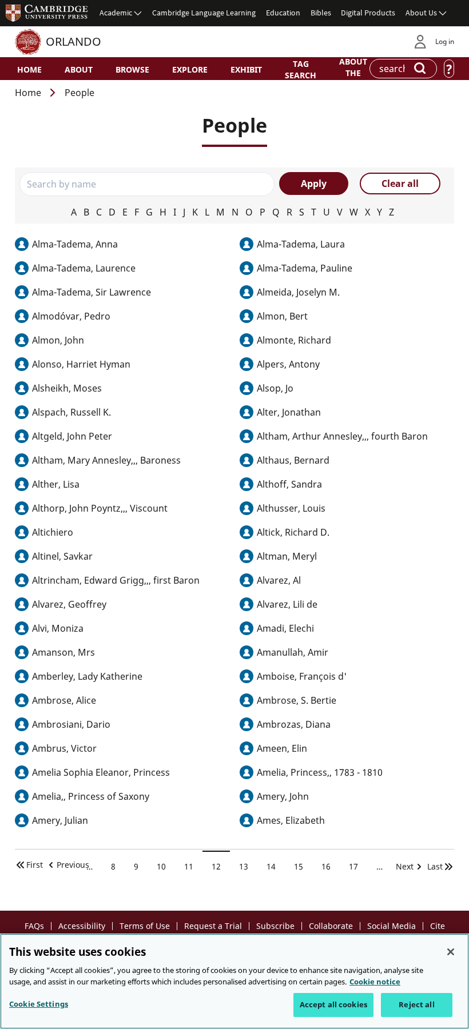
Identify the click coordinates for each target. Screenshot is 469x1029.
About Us (421, 12)
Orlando (73, 41)
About (79, 69)
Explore (190, 69)
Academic (116, 12)
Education (283, 12)
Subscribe (275, 925)
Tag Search (300, 69)
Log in (444, 41)
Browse (132, 69)
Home (29, 69)
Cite (437, 925)
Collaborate (331, 925)
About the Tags (353, 72)
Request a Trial (213, 925)
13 (248, 866)
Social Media (391, 925)
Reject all (416, 1004)
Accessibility (81, 925)
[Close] (450, 951)
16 (330, 866)
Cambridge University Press (47, 12)
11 (193, 866)
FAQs (34, 925)
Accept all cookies (333, 1004)
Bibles (321, 12)
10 (165, 866)
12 (220, 866)
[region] (234, 981)
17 (357, 866)
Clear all (400, 183)
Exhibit (246, 69)
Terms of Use (145, 925)
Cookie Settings (38, 1004)
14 (275, 866)
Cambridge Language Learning (204, 12)
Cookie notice (374, 981)
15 (302, 866)
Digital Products (368, 12)
